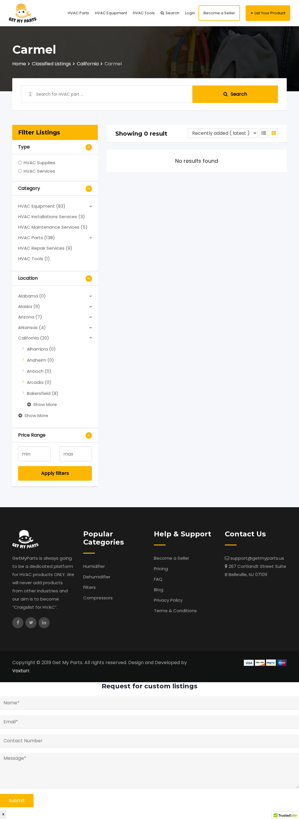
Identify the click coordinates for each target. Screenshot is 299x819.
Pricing (161, 569)
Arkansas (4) (32, 327)
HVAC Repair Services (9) (45, 248)
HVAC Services (39, 171)
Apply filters (55, 473)
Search (172, 13)
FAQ (158, 579)
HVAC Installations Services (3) (51, 217)
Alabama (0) (32, 296)
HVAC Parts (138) (36, 238)
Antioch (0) (39, 371)
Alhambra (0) (41, 349)
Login (190, 13)
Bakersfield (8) (42, 393)
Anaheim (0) (40, 360)
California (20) (33, 338)
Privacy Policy (168, 600)
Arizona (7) (30, 317)
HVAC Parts (78, 13)
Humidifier (94, 566)
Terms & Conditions (175, 611)
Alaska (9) (29, 306)
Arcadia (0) (39, 382)
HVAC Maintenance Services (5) (53, 227)
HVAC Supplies (39, 163)
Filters (89, 587)
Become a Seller (219, 13)
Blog (158, 590)
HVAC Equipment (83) (41, 206)
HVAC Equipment (111, 13)
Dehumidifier (96, 577)
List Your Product (270, 13)
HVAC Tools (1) (34, 259)
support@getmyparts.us (257, 558)
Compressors (98, 598)
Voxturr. (21, 670)
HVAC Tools (144, 13)
